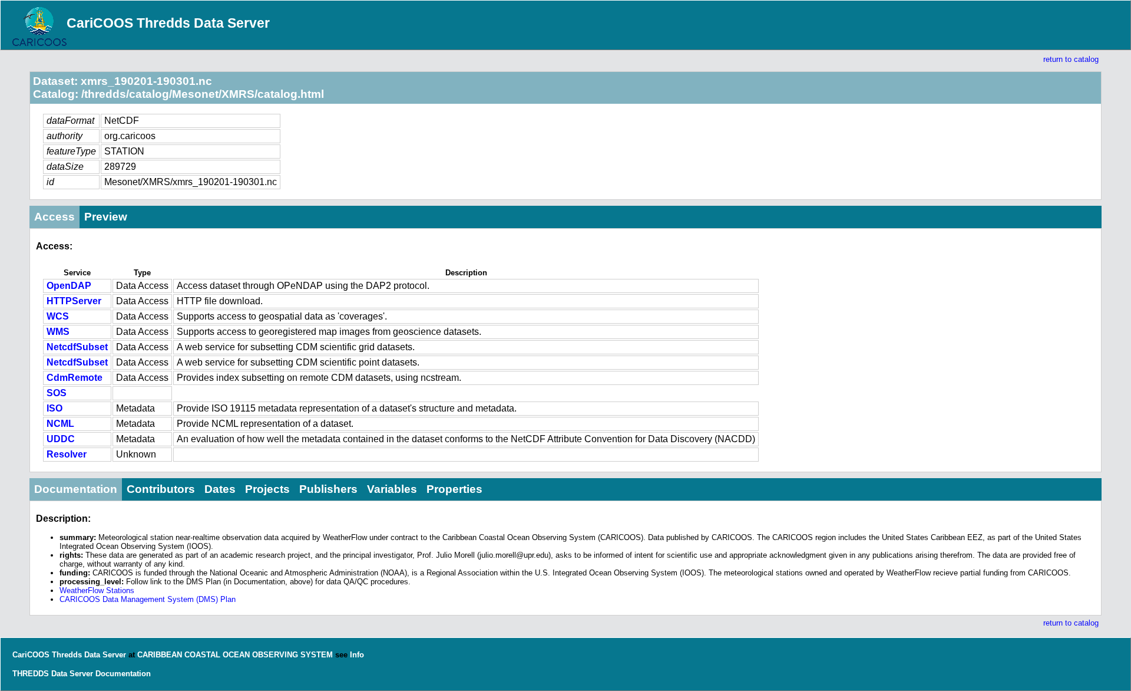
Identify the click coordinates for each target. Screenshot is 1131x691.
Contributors (161, 489)
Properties (454, 489)
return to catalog (1071, 59)
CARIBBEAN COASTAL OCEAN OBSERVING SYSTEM (235, 654)
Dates (220, 489)
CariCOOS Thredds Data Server (168, 23)
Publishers (328, 489)
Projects (267, 489)
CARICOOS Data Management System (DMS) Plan (147, 599)
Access (54, 216)
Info (357, 654)
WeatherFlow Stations (96, 590)
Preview (105, 216)
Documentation (75, 489)
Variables (392, 489)
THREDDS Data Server (52, 673)
